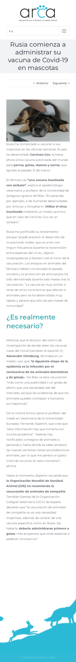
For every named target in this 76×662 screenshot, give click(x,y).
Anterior (42, 83)
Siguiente (60, 83)
